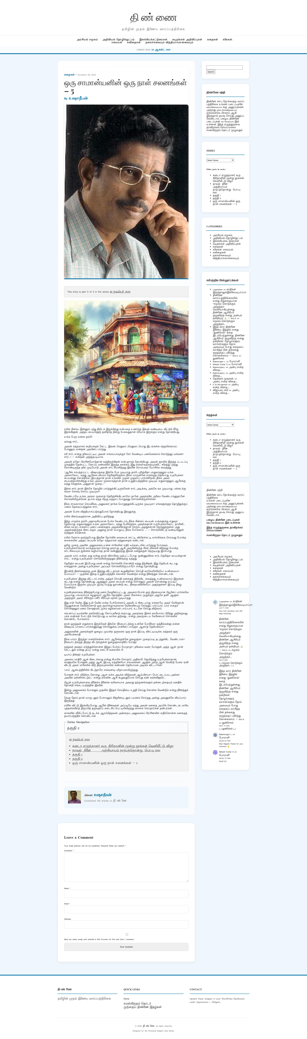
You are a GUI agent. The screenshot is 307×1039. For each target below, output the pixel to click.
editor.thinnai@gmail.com (227, 110)
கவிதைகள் (134, 42)
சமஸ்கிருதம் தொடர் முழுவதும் (224, 535)
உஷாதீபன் (78, 98)
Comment (69, 850)
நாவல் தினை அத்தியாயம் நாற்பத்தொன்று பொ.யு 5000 (116, 750)
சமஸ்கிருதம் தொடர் (137, 1004)
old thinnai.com (227, 121)
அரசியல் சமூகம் (87, 39)
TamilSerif (218, 530)
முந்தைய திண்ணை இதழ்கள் (143, 1007)
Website (67, 919)
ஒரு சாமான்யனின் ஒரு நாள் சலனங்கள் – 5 (226, 203)
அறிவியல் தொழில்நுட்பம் (118, 39)
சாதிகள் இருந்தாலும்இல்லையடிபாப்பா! (229, 291)
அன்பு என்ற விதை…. (225, 381)
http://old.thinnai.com (215, 522)
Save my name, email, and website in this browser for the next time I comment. (99, 939)
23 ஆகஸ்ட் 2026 (161, 49)
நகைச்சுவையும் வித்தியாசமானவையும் (169, 42)
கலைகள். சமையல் (223, 249)
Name (67, 888)
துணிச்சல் (218, 358)
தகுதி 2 (73, 728)
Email (67, 903)
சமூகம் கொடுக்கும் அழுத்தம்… (224, 322)
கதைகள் (212, 39)
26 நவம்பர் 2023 (120, 292)
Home (126, 999)
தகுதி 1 (77, 755)
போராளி (234, 361)
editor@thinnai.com (214, 107)
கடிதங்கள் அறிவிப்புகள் (187, 39)
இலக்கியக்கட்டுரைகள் (153, 39)
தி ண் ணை (153, 16)
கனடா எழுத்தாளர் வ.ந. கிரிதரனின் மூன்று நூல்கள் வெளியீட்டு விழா (123, 746)
